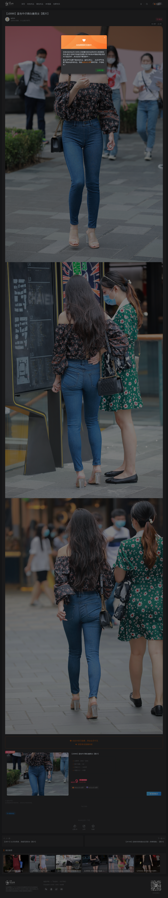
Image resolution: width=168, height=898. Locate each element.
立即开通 (100, 70)
